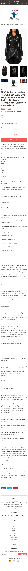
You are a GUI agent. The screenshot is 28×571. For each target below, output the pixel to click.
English (12, 3)
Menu (4, 3)
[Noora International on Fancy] (22, 515)
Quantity (3, 127)
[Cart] (18, 3)
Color (2, 121)
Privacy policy (14, 530)
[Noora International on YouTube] (17, 515)
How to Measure (14, 523)
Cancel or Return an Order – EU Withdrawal (14, 543)
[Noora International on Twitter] (2, 515)
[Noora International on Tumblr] (14, 515)
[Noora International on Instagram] (11, 515)
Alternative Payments (14, 535)
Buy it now (14, 139)
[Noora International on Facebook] (5, 515)
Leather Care (14, 541)
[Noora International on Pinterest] (8, 515)
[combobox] (24, 3)
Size (2, 115)
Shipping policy (14, 532)
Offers (14, 524)
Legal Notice (14, 544)
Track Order (14, 533)
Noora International (18, 558)
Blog (14, 526)
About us (14, 528)
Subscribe (22, 554)
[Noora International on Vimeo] (20, 515)
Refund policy (14, 539)
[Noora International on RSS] (25, 515)
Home (2, 24)
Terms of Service (14, 537)
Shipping (9, 111)
